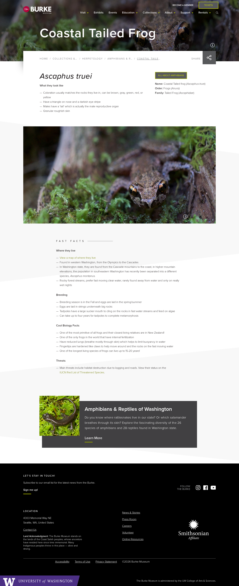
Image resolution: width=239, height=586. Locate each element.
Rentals (203, 12)
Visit (83, 12)
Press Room (129, 519)
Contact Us (29, 530)
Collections (150, 12)
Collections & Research (72, 58)
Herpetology (92, 58)
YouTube (213, 487)
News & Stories (131, 512)
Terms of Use (82, 561)
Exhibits (98, 12)
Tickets (208, 5)
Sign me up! (30, 490)
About (169, 12)
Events (113, 12)
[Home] (37, 10)
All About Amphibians (171, 75)
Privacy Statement (106, 561)
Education (128, 12)
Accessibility (62, 561)
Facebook (205, 487)
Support (186, 12)
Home (44, 58)
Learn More (93, 438)
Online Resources (132, 539)
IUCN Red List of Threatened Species (82, 372)
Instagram (198, 487)
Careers (127, 526)
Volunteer (128, 532)
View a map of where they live (78, 258)
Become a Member (183, 5)
